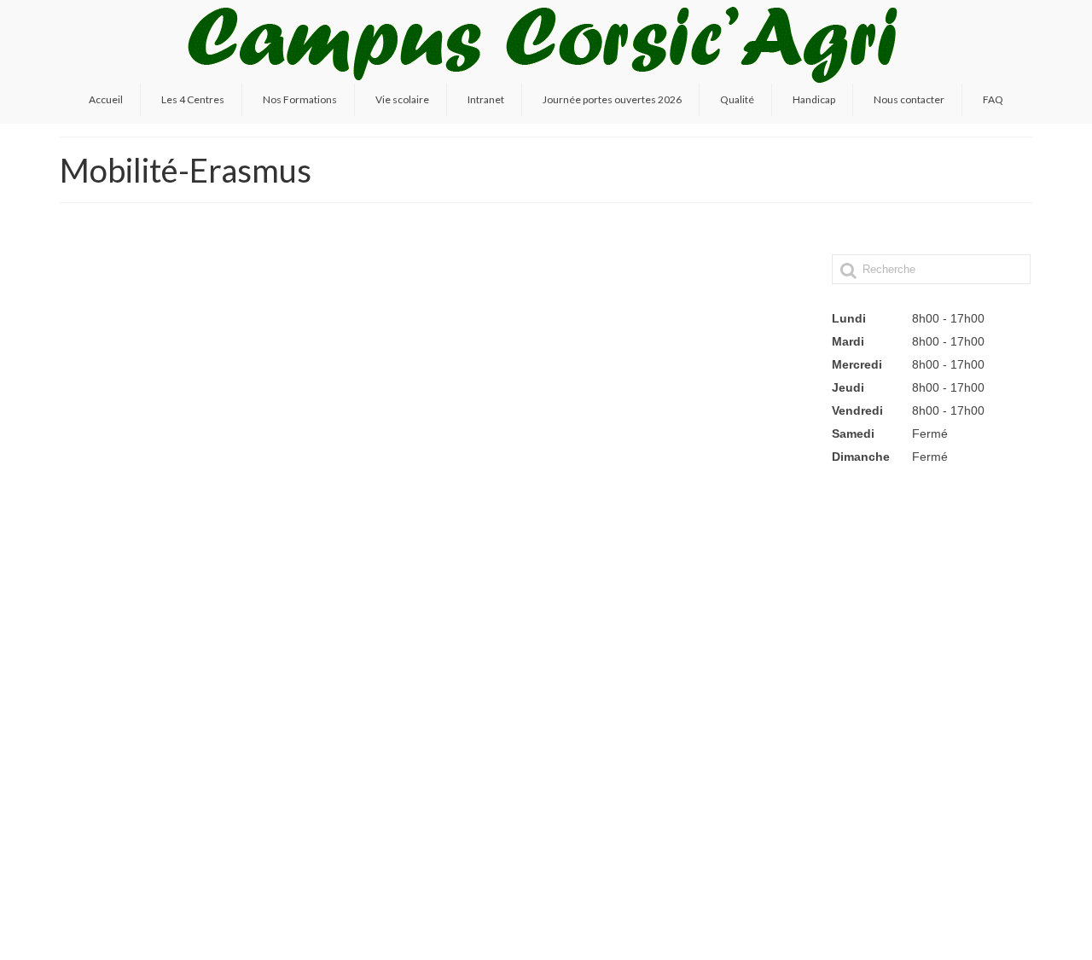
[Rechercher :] (931, 269)
